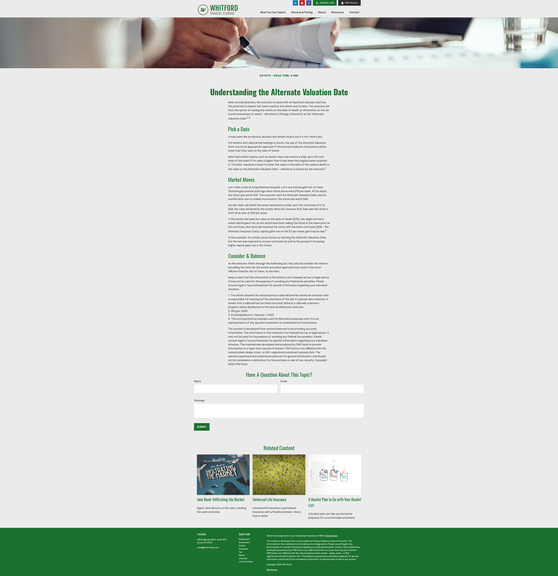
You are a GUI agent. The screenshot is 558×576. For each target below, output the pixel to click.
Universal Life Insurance (269, 499)
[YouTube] (302, 3)
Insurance (243, 549)
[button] (273, 12)
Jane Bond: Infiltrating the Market (220, 499)
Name (197, 381)
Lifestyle (243, 558)
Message (199, 400)
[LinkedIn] (295, 3)
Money (242, 555)
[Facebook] (308, 3)
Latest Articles (246, 561)
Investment (244, 542)
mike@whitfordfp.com (208, 547)
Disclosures (272, 570)
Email (283, 381)
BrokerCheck (332, 536)
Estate (242, 545)
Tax (240, 552)
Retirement (244, 539)
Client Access (351, 3)
